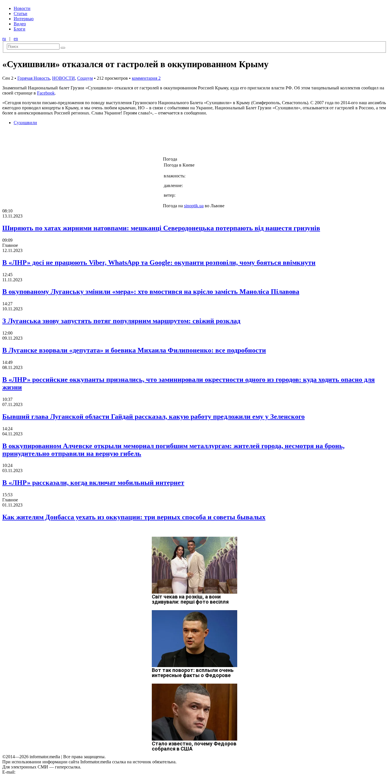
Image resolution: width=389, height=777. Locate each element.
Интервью (24, 18)
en (16, 38)
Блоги (19, 28)
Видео (20, 23)
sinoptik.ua (194, 205)
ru (4, 38)
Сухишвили (25, 122)
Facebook (46, 93)
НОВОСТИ (63, 78)
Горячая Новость (33, 78)
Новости (22, 8)
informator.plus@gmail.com (42, 772)
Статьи (20, 13)
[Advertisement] (92, 142)
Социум (85, 78)
